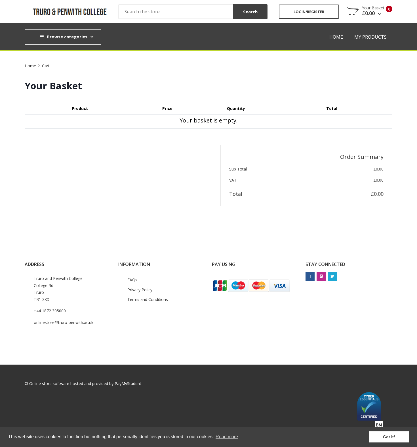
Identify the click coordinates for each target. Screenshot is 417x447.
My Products (370, 37)
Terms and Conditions (147, 299)
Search (250, 11)
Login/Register (309, 11)
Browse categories (67, 36)
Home (336, 37)
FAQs (132, 279)
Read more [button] (227, 436)
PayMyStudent (128, 383)
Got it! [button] (389, 436)
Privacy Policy (139, 289)
